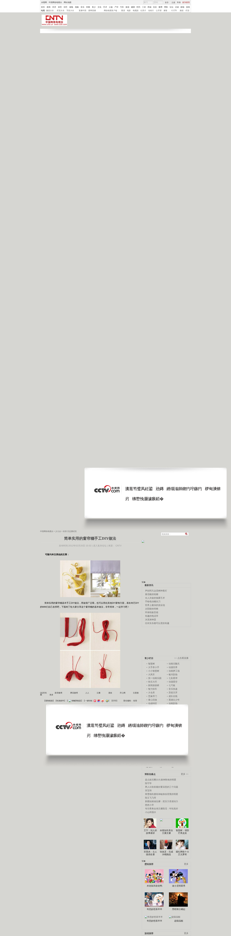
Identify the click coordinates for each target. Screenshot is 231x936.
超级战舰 (178, 921)
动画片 (151, 10)
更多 (186, 864)
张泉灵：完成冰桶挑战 (166, 853)
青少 (94, 7)
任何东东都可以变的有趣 (157, 623)
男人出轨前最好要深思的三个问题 (161, 787)
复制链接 (49, 701)
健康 (133, 7)
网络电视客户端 (110, 10)
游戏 (188, 7)
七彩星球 (173, 678)
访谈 (177, 7)
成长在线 (173, 696)
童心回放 (152, 700)
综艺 (65, 7)
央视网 (44, 2)
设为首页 (186, 2)
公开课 (159, 10)
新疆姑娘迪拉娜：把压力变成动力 (161, 801)
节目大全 (70, 10)
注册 (173, 2)
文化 (99, 7)
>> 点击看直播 (181, 658)
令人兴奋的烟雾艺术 (155, 598)
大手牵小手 (153, 667)
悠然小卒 (149, 805)
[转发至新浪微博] (102, 701)
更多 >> (184, 774)
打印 (114, 701)
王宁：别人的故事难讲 (150, 831)
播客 (165, 10)
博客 (166, 7)
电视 (43, 10)
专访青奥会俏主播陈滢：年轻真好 (161, 808)
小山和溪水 (150, 812)
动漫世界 (173, 667)
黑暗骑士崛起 (178, 909)
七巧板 (172, 685)
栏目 (187, 10)
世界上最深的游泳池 (155, 605)
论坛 (171, 7)
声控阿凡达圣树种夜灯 (156, 590)
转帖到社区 (76, 701)
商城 (149, 7)
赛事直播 (92, 10)
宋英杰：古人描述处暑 (150, 853)
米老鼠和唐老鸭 (154, 886)
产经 (116, 7)
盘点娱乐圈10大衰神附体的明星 (160, 779)
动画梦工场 (174, 671)
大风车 (151, 674)
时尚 (138, 7)
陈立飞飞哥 (150, 797)
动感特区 (152, 703)
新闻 (48, 7)
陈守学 (148, 783)
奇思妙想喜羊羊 (154, 909)
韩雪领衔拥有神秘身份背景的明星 (161, 794)
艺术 (105, 7)
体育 (60, 7)
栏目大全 (60, 10)
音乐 (82, 7)
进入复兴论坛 (99, 545)
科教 (88, 7)
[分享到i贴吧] (98, 701)
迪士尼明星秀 (178, 886)
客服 (179, 2)
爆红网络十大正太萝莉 (182, 853)
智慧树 (151, 663)
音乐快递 (173, 689)
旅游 (127, 7)
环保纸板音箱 (151, 612)
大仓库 (151, 692)
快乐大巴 (152, 681)
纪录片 (143, 10)
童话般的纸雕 (151, 594)
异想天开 (173, 692)
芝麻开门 (152, 696)
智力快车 (152, 689)
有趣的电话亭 (151, 616)
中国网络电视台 (55, 2)
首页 (43, 7)
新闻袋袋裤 (153, 685)
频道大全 (50, 10)
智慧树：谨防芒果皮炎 (182, 831)
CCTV (174, 10)
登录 (167, 2)
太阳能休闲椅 (151, 608)
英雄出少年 (174, 700)
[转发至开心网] (94, 701)
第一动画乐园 (154, 678)
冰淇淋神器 (150, 619)
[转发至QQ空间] (106, 701)
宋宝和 (148, 790)
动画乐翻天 (174, 663)
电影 (129, 10)
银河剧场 (173, 674)
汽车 (122, 7)
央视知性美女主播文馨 (166, 831)
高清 (123, 10)
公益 (111, 7)
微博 (160, 7)
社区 (155, 7)
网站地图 (67, 2)
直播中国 (82, 10)
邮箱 (182, 7)
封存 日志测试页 (70, 531)
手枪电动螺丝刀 (152, 601)
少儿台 (58, 531)
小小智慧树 (153, 671)
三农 (144, 7)
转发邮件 (60, 701)
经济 (54, 7)
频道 (182, 10)
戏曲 (77, 7)
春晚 (71, 7)
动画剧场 (173, 703)
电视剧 (135, 10)
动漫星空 (173, 681)
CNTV (118, 545)
